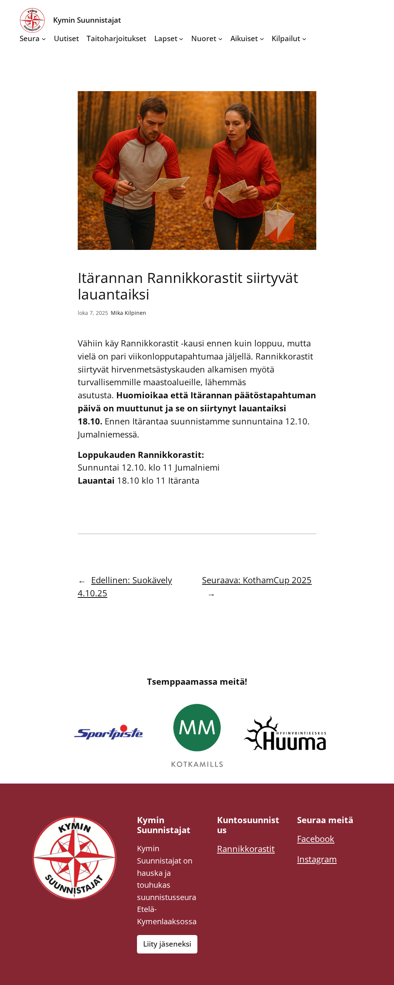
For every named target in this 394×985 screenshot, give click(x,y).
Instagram (317, 859)
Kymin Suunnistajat (87, 20)
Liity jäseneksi (167, 944)
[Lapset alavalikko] (181, 39)
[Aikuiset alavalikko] (262, 39)
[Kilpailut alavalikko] (304, 39)
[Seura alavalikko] (44, 39)
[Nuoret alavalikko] (220, 39)
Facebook (315, 838)
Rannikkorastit (246, 848)
